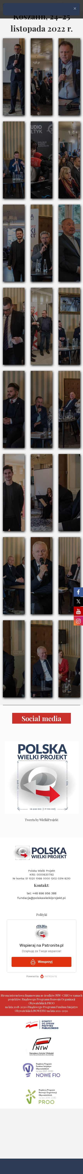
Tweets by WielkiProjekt (41, 820)
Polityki (41, 915)
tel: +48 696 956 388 (41, 893)
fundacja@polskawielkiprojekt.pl (41, 898)
